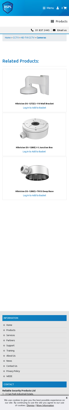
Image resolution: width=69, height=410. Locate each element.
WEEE (9, 376)
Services (10, 335)
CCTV (16, 37)
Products (10, 330)
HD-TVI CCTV (27, 37)
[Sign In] (57, 7)
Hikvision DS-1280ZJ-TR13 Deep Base (34, 191)
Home (8, 37)
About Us (11, 355)
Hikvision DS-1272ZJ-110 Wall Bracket (34, 103)
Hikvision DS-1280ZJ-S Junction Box (34, 147)
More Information (45, 405)
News (9, 361)
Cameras (41, 37)
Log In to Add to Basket (34, 107)
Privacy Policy (13, 371)
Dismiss (30, 405)
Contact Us (11, 366)
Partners (10, 340)
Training (10, 350)
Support (10, 345)
